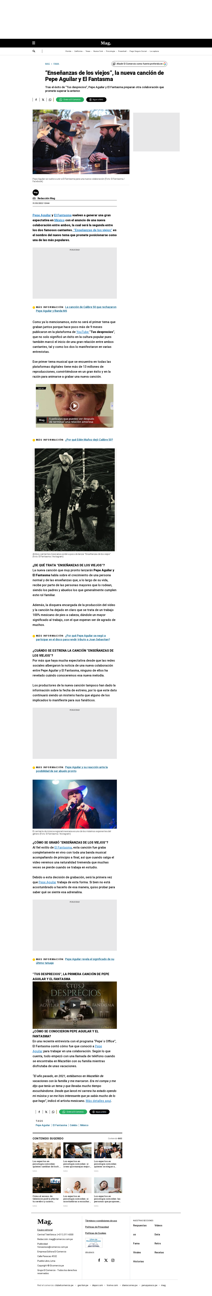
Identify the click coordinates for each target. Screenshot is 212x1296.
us (134, 1234)
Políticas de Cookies (95, 1233)
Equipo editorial (45, 1230)
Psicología (110, 51)
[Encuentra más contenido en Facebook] (36, 99)
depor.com (97, 1285)
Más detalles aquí (98, 1101)
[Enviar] (34, 51)
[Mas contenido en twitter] (106, 1260)
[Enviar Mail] (34, 198)
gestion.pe (83, 1285)
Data (157, 1234)
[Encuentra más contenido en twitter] (43, 99)
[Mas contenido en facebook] (99, 1260)
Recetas (159, 1252)
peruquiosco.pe (149, 1285)
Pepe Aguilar (47, 882)
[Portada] (44, 1227)
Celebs (73, 1125)
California (78, 51)
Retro (158, 1243)
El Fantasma (63, 847)
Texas (88, 51)
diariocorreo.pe (130, 1285)
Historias (138, 1261)
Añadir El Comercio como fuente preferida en (140, 64)
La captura (154, 51)
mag (163, 1285)
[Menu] (35, 43)
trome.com (113, 1285)
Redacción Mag (46, 198)
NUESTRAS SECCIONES (143, 1221)
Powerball (122, 51)
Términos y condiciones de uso (101, 1221)
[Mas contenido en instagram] (112, 1260)
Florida (68, 51)
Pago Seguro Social (138, 51)
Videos (158, 1225)
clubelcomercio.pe (64, 1285)
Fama (136, 1243)
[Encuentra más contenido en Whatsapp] (50, 99)
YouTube (82, 332)
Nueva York (98, 51)
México (84, 1125)
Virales (137, 1252)
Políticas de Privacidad (97, 1227)
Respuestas (140, 1225)
